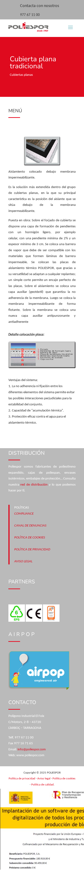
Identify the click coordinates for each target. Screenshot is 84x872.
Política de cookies (63, 778)
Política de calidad (42, 784)
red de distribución (34, 485)
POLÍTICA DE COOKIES (29, 537)
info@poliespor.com (32, 749)
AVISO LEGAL (23, 561)
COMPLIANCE (24, 514)
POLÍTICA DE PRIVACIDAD (32, 549)
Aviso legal (43, 778)
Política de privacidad (22, 778)
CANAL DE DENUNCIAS (30, 525)
